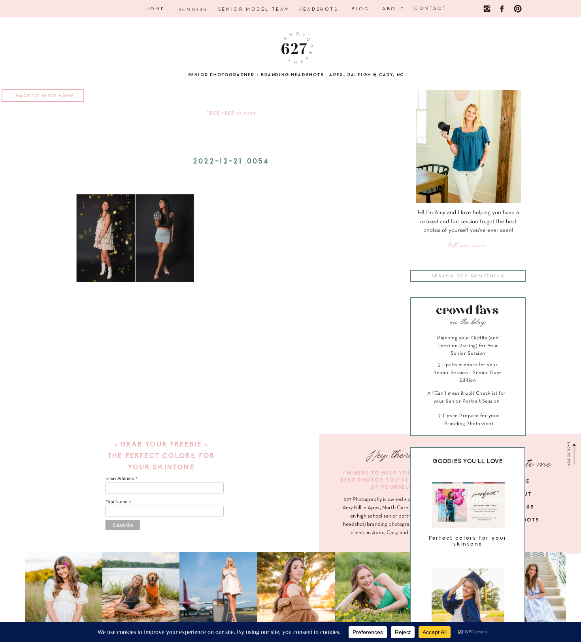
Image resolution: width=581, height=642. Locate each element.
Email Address (122, 479)
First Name (119, 502)
